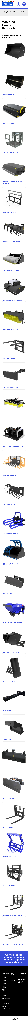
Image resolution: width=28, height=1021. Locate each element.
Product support (21, 977)
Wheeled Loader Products (4, 986)
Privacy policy (5, 1001)
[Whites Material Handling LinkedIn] (21, 980)
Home (4, 11)
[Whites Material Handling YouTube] (19, 982)
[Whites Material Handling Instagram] (24, 980)
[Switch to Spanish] (13, 1)
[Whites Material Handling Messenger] (21, 982)
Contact (12, 977)
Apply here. (16, 962)
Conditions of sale (6, 1008)
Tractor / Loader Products (4, 990)
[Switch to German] (8, 1)
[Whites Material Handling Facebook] (19, 980)
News (19, 976)
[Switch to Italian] (11, 1)
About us (13, 978)
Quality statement (6, 1003)
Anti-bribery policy (6, 1006)
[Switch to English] (2, 1)
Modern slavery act (6, 998)
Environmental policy (7, 1005)
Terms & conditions (6, 1000)
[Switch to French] (5, 1)
